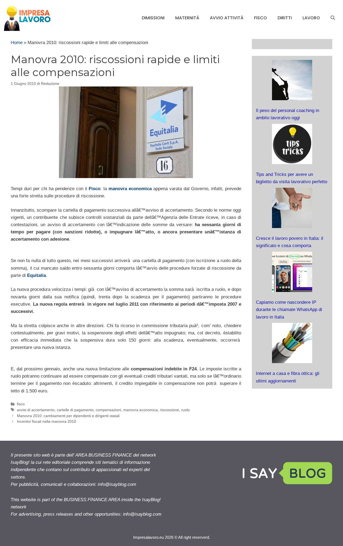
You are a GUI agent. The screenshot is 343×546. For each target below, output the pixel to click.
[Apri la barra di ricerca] (332, 18)
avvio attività (226, 18)
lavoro (311, 18)
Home (17, 42)
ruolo (185, 410)
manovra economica (140, 410)
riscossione (169, 410)
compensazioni (108, 410)
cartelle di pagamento (75, 410)
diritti (285, 18)
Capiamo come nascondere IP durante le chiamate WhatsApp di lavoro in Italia (289, 309)
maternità (187, 18)
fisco (260, 18)
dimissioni (153, 18)
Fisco (94, 188)
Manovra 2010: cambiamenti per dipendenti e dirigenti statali (68, 416)
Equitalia (36, 275)
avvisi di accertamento (36, 410)
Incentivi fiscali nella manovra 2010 (46, 421)
